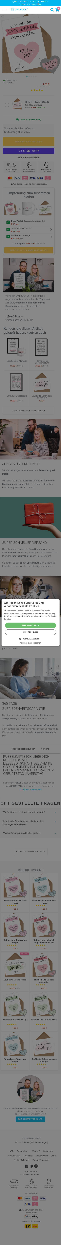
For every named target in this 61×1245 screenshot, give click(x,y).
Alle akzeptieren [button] (30, 625)
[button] (30, 638)
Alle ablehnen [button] (30, 632)
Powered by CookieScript (30, 643)
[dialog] (31, 622)
